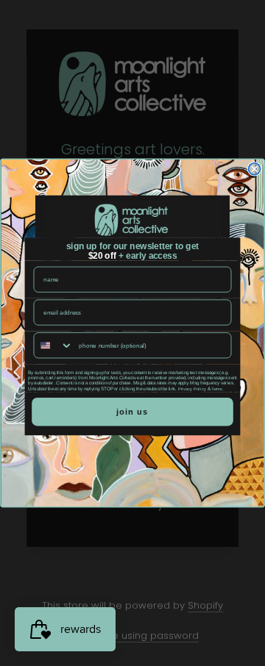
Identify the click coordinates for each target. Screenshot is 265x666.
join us (132, 412)
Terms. (217, 389)
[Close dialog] (255, 169)
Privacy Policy (192, 389)
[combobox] (53, 345)
